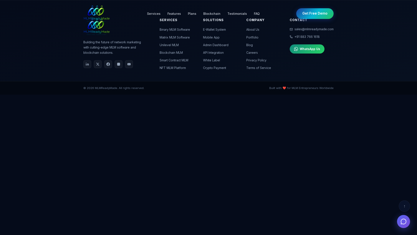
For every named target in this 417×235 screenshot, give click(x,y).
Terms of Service (258, 68)
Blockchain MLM (171, 52)
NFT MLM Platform (173, 68)
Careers (252, 52)
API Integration (213, 52)
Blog (249, 45)
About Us (252, 29)
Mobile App (211, 37)
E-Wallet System (214, 29)
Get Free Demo (315, 13)
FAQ (257, 13)
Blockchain (211, 13)
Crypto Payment (214, 68)
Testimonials (237, 13)
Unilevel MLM (169, 45)
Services (154, 13)
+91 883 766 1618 (307, 37)
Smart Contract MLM (174, 60)
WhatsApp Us (310, 49)
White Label (211, 60)
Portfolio (252, 37)
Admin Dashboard (215, 45)
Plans (192, 13)
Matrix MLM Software (175, 37)
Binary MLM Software (175, 29)
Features (174, 13)
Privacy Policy (256, 60)
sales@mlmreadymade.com (314, 29)
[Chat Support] (403, 221)
